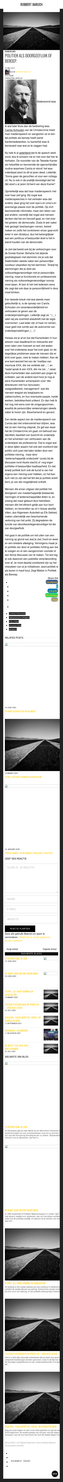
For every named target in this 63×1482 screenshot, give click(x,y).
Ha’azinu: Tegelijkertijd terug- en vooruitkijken (23, 1019)
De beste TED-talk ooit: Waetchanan (17, 1047)
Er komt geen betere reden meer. (21, 973)
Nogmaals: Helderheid (16, 1030)
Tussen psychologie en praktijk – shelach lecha (22, 1006)
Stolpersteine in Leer (16, 958)
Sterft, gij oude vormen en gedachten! (19, 993)
